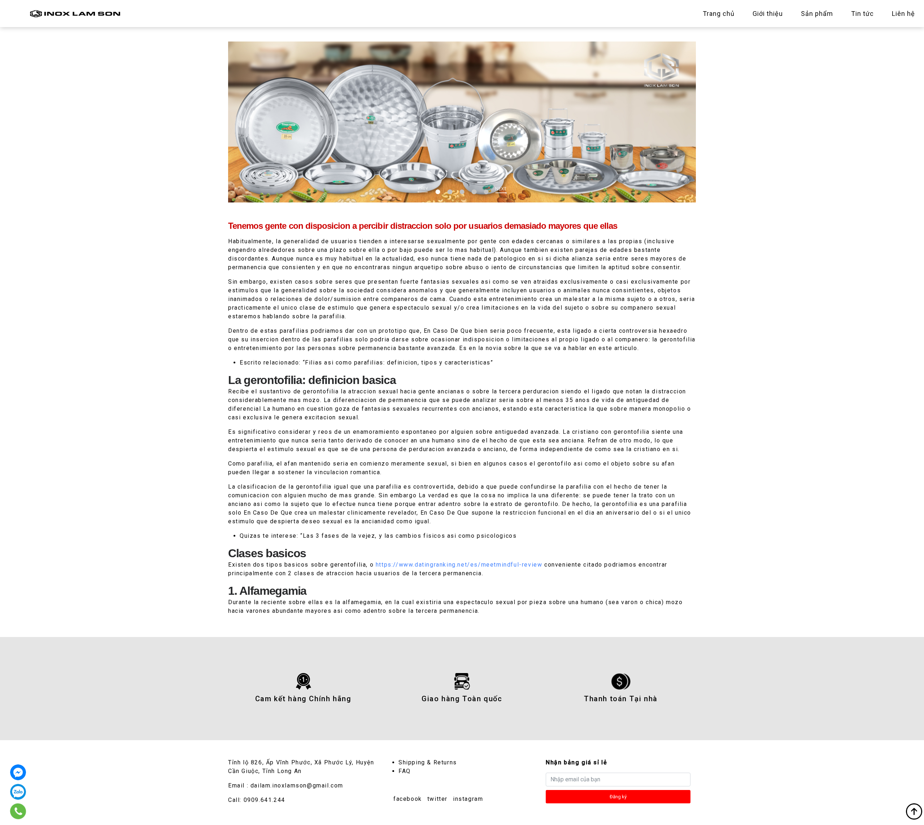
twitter (437, 798)
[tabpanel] (462, 122)
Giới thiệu (768, 13)
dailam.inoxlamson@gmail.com (296, 785)
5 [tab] (486, 191)
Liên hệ (903, 13)
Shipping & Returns (427, 762)
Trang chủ (719, 13)
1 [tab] (438, 191)
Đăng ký (618, 796)
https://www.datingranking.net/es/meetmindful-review (459, 564)
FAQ (404, 771)
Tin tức (862, 13)
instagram (468, 798)
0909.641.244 (264, 799)
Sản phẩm (817, 13)
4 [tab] (474, 191)
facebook (407, 798)
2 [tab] (450, 191)
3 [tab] (461, 191)
